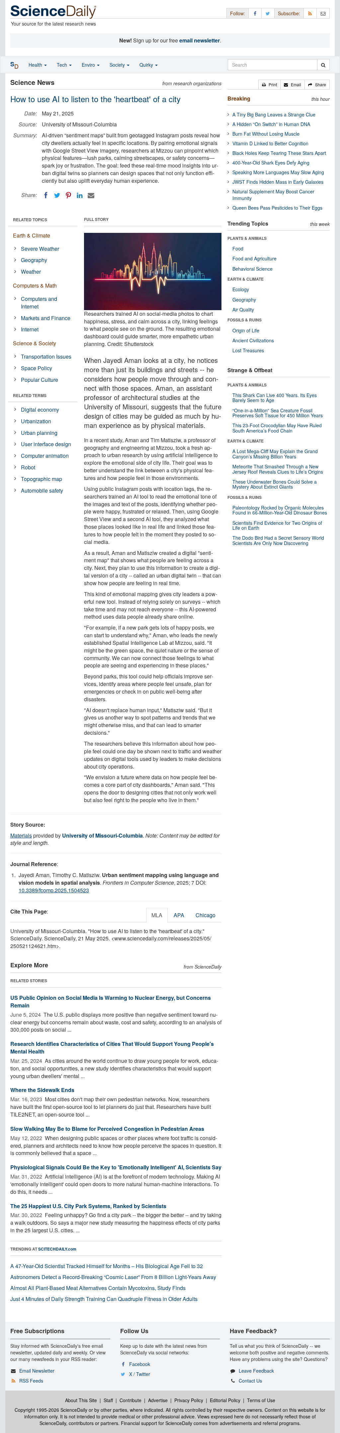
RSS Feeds (31, 1380)
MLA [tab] (156, 915)
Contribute (130, 1400)
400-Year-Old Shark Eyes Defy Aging (270, 162)
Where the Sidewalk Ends (42, 1090)
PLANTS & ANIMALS (247, 238)
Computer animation (45, 455)
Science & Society (34, 343)
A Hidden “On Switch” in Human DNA (271, 124)
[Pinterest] (68, 195)
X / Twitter (139, 1374)
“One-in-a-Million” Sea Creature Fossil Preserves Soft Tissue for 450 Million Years (277, 413)
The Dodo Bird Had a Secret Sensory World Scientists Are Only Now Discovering (278, 540)
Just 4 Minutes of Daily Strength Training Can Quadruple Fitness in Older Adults (104, 1299)
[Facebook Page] (255, 13)
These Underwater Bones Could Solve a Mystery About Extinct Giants (274, 484)
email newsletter (199, 40)
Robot (28, 467)
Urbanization (36, 421)
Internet (30, 329)
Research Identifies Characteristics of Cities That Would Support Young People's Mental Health (112, 1047)
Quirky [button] (146, 64)
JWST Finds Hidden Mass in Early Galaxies (277, 181)
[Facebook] (46, 195)
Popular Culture (39, 379)
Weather (31, 271)
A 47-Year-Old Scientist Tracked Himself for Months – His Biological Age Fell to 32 (106, 1266)
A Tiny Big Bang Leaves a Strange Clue (273, 114)
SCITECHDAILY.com (57, 1249)
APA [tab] (179, 915)
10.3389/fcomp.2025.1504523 (54, 890)
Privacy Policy (188, 1400)
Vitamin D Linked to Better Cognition (270, 143)
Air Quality (243, 309)
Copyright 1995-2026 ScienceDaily (51, 1409)
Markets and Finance (45, 318)
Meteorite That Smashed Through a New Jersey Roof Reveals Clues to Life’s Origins (277, 469)
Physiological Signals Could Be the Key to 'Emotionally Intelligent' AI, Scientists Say (115, 1167)
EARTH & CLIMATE (245, 279)
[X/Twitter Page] (268, 13)
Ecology (240, 289)
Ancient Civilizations (253, 340)
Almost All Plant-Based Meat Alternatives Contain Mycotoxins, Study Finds (98, 1288)
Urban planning (39, 433)
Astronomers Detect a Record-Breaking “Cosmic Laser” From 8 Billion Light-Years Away (113, 1277)
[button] (269, 85)
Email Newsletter (36, 1370)
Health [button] (36, 64)
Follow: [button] (237, 13)
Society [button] (118, 64)
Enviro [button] (89, 64)
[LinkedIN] (80, 195)
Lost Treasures (248, 350)
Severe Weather (40, 248)
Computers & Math (35, 285)
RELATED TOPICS (30, 220)
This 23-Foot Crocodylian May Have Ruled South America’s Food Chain (277, 428)
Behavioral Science (252, 268)
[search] (323, 64)
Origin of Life (245, 330)
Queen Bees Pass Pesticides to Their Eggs (277, 207)
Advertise (158, 1400)
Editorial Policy (225, 1400)
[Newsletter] (323, 13)
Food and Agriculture (254, 258)
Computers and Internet (39, 302)
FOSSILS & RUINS (244, 320)
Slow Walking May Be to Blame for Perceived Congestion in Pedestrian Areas (107, 1128)
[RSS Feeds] (310, 13)
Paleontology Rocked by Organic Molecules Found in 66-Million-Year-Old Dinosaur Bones (279, 510)
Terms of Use (261, 1400)
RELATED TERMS (29, 395)
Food (237, 248)
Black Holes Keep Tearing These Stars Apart (279, 153)
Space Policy (36, 368)
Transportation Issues (46, 356)
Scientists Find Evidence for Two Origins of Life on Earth (277, 525)
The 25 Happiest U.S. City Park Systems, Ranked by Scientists (88, 1206)
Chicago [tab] (205, 915)
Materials (21, 835)
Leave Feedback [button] (256, 1370)
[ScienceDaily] (53, 11)
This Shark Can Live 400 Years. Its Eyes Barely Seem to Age (274, 397)
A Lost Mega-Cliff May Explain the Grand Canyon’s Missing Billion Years (275, 453)
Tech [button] (62, 64)
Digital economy (40, 409)
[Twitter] (57, 195)
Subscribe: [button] (289, 13)
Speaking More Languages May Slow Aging (278, 172)
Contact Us (250, 1380)
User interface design (46, 444)
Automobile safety (42, 490)
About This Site (81, 1400)
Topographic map (41, 479)
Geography (34, 260)
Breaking (238, 98)
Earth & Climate (31, 235)
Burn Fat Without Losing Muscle (265, 133)
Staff (108, 1400)
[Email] (91, 195)
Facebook (139, 1364)
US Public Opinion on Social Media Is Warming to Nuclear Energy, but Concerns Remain (110, 1001)
